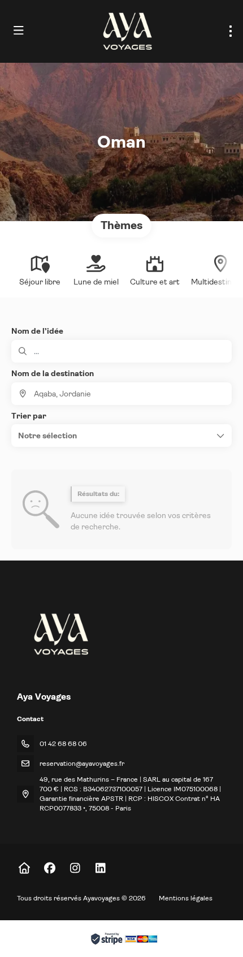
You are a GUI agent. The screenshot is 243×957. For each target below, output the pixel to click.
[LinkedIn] (100, 868)
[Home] (24, 868)
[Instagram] (75, 868)
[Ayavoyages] (60, 634)
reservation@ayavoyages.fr (82, 764)
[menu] (230, 31)
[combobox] (121, 393)
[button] (121, 435)
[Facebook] (49, 868)
